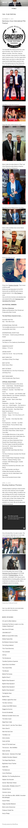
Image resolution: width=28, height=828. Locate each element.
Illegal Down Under (7, 722)
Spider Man (5, 766)
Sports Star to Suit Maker (8, 664)
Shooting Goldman (13, 575)
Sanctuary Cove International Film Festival (14, 22)
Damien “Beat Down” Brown (9, 782)
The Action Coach (6, 719)
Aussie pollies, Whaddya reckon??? (11, 786)
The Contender (6, 651)
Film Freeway (18, 293)
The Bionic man (6, 734)
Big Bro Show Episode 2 (8, 687)
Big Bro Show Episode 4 (8, 680)
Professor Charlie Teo (7, 810)
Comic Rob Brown (7, 773)
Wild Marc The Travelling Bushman (11, 776)
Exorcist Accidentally (7, 712)
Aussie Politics (6, 800)
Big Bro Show (5, 696)
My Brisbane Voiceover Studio (10, 642)
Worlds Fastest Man (7, 639)
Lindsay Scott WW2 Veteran (9, 706)
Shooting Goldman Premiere (12, 485)
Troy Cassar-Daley (7, 667)
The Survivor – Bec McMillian (9, 747)
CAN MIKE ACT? (6, 632)
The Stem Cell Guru (7, 703)
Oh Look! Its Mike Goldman (9, 621)
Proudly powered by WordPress (10, 824)
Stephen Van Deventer (8, 779)
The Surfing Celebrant (7, 645)
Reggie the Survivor (7, 709)
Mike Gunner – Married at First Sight (11, 754)
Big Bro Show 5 (6, 677)
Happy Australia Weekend (9, 804)
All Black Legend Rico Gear (9, 699)
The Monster (5, 671)
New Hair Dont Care (7, 731)
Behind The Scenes (7, 674)
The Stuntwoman (6, 658)
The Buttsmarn (6, 770)
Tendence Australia (13, 285)
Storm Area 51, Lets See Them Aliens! (12, 725)
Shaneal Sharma (6, 789)
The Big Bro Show (7, 693)
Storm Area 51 (6, 728)
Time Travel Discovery (8, 648)
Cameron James (6, 792)
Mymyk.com (12, 257)
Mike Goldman (10, 2)
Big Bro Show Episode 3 (8, 683)
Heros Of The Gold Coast (8, 744)
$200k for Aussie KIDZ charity (10, 635)
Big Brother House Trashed (9, 763)
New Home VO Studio (8, 629)
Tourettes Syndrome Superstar (10, 661)
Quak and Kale (6, 741)
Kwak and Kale (6, 751)
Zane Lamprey (6, 738)
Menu (14, 8)
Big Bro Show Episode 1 (8, 690)
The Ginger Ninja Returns (8, 760)
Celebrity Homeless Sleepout (9, 757)
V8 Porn (4, 655)
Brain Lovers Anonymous (8, 807)
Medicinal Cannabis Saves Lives (10, 715)
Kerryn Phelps (6, 813)
